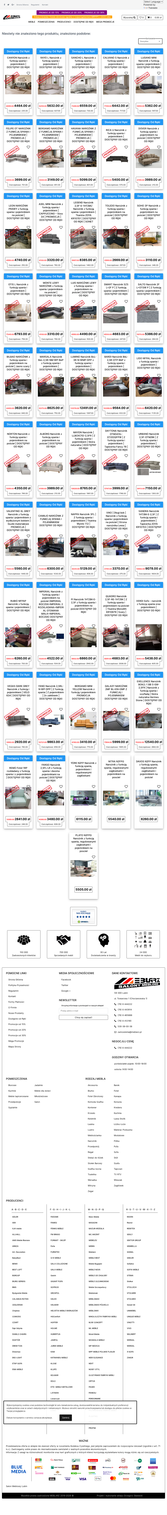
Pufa (116, 1146)
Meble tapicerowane (18, 1096)
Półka (116, 1141)
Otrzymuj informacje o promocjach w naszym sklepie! (82, 1005)
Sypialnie (12, 1107)
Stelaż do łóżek (95, 1157)
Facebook (66, 979)
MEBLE (31, 21)
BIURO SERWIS (18, 1281)
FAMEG (54, 1223)
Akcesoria (93, 1085)
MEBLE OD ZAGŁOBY (98, 1275)
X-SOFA (130, 1352)
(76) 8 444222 (124, 1004)
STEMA (130, 1275)
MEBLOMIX (94, 1311)
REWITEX (131, 1228)
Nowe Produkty (16, 1013)
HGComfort (55, 1316)
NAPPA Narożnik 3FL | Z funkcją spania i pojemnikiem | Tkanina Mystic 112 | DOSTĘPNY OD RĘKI (83, 520)
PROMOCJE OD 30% (94, 12)
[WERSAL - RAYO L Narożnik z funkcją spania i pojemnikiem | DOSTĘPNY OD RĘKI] (51, 84)
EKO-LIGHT (17, 1357)
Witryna (91, 1185)
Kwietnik (92, 1118)
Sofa (116, 1152)
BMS (14, 1287)
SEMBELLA (132, 1246)
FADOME (54, 1217)
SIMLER (130, 1258)
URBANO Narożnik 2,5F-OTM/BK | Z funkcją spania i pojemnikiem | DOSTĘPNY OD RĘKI (148, 440)
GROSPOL (55, 1293)
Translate (152, 8)
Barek (117, 1085)
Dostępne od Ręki (17, 1018)
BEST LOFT (17, 1269)
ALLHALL (16, 1234)
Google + (66, 990)
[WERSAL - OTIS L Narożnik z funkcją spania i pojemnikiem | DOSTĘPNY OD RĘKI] (18, 312)
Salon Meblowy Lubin (16, 1486)
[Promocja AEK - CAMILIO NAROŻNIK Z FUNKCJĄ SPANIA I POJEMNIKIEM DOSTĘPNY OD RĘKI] (44, 540)
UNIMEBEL (131, 1311)
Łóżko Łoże (120, 1124)
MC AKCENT (94, 1234)
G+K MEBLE (56, 1258)
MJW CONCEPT (96, 1322)
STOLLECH (131, 1287)
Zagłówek (119, 1185)
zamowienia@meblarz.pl (129, 1032)
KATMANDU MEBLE (59, 1357)
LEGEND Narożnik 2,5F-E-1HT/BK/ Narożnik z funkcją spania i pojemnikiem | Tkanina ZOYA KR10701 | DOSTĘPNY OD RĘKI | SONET (83, 212)
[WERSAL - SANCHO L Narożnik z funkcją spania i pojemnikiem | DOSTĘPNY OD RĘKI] (83, 84)
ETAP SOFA (17, 1363)
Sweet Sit (131, 1305)
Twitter (64, 985)
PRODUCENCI (64, 21)
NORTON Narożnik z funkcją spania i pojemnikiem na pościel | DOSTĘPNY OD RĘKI (18, 440)
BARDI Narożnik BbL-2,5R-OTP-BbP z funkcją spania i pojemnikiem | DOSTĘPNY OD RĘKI (116, 363)
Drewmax (16, 1352)
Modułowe (119, 1135)
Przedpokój (93, 1146)
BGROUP (16, 1275)
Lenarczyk (55, 1399)
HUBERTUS (55, 1334)
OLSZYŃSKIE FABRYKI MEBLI (101, 1375)
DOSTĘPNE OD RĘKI (84, 21)
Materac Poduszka (123, 1129)
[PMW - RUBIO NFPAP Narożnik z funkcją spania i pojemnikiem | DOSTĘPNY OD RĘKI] (18, 637)
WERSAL (131, 1340)
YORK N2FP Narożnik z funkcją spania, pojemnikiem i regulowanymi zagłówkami (83, 769)
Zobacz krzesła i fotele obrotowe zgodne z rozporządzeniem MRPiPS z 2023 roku (72, 17)
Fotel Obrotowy (95, 1096)
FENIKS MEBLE (57, 1228)
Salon (37, 1102)
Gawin (53, 1275)
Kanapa (117, 1096)
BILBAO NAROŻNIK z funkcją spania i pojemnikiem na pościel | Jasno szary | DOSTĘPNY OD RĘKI (18, 363)
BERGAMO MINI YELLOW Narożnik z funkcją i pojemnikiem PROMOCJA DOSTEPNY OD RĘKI (83, 692)
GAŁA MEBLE (56, 1269)
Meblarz (92, 1252)
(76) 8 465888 (124, 1015)
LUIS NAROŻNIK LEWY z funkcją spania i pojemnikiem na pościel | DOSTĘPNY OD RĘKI (83, 289)
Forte (53, 1246)
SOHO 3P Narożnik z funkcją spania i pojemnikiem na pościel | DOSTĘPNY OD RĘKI (148, 212)
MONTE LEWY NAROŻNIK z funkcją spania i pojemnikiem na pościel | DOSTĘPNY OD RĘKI (51, 289)
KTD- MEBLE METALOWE (62, 1387)
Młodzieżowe (41, 1096)
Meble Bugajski (95, 1264)
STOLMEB (131, 1293)
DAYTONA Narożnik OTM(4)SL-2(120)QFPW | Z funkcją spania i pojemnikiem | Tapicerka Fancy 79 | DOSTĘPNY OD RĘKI (116, 440)
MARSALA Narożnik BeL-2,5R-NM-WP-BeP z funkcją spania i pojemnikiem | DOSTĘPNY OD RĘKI (51, 363)
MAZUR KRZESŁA (96, 1228)
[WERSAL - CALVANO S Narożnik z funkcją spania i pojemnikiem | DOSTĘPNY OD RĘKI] (116, 84)
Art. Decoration (18, 1252)
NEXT (91, 1363)
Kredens (118, 1107)
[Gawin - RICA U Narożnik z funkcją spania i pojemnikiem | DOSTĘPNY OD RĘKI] (116, 158)
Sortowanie (150, 38)
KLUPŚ (53, 1369)
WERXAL (131, 1346)
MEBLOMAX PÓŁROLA (99, 1305)
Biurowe (12, 1085)
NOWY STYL (94, 1369)
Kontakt (45, 5)
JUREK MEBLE (57, 1346)
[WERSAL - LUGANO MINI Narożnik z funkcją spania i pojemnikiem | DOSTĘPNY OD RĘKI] (149, 84)
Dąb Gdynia (17, 1328)
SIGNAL (130, 1252)
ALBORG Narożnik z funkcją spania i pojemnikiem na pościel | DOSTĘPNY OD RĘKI (50, 440)
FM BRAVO (55, 1234)
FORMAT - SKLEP (58, 1240)
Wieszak (118, 1180)
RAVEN (130, 1217)
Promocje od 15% (17, 1024)
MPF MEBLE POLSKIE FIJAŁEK (102, 1352)
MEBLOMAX (94, 1299)
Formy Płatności (16, 1002)
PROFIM (92, 1428)
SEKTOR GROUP (134, 1240)
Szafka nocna (94, 1169)
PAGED (92, 1387)
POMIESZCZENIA (46, 21)
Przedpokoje (14, 1102)
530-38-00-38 (124, 1026)
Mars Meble (94, 1217)
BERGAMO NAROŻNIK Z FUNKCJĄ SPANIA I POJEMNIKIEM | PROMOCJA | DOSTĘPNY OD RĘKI (50, 135)
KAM (53, 1352)
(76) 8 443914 (124, 1009)
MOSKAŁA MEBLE (97, 1340)
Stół (116, 1157)
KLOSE (53, 1363)
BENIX (14, 1264)
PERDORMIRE (94, 1399)
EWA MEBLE (17, 1369)
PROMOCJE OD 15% (49, 12)
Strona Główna (22, 5)
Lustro (91, 1129)
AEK (14, 1223)
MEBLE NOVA (94, 1269)
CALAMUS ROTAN (20, 1299)
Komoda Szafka (95, 1102)
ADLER (15, 1217)
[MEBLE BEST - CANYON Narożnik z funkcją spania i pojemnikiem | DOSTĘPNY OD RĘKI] (18, 84)
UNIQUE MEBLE (133, 1316)
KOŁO (53, 1381)
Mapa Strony (14, 1046)
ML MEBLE (93, 1328)
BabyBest (16, 1258)
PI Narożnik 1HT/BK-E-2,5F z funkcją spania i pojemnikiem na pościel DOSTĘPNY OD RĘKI (83, 605)
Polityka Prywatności (18, 985)
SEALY (130, 1234)
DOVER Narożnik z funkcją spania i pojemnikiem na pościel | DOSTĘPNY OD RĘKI (148, 135)
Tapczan (118, 1169)
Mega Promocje (16, 1041)
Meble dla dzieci (42, 1090)
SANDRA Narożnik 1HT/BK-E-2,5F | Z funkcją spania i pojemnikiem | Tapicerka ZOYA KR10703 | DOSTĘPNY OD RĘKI (148, 521)
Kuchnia (117, 1113)
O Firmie (12, 1007)
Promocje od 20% (17, 1029)
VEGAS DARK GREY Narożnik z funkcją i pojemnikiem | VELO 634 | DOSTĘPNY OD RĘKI (18, 692)
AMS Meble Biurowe (21, 1240)
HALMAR (54, 1305)
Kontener (92, 1107)
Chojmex (16, 1311)
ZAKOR (130, 1357)
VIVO (129, 1328)
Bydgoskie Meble (19, 1293)
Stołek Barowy (95, 1163)
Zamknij (65, 1417)
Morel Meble (94, 1334)
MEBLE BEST (94, 1258)
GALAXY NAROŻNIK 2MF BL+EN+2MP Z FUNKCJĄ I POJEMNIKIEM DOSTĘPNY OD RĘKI (116, 692)
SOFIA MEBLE (133, 1269)
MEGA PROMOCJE (105, 21)
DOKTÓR (16, 1340)
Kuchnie (12, 1090)
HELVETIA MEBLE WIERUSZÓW (64, 1311)
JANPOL (54, 1340)
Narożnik (92, 1141)
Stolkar (130, 1281)
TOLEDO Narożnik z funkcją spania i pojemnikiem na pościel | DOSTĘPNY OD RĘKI (116, 212)
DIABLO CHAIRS (19, 1334)
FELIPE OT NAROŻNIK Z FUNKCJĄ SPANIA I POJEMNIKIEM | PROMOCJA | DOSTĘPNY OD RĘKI (18, 135)
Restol (129, 1223)
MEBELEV (93, 1240)
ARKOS (15, 1246)
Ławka (91, 1124)
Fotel (116, 1090)
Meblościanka (94, 1135)
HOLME (54, 1328)
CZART (15, 1322)
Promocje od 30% (17, 1035)
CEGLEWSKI (17, 1305)
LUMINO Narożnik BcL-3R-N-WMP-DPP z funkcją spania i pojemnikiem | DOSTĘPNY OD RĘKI (83, 363)
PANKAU (92, 1393)
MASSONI (93, 1223)
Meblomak (93, 1293)
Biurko (91, 1090)
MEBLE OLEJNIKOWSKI (99, 1281)
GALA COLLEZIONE (59, 1264)
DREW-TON (17, 1346)
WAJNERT (131, 1334)
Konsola (118, 1102)
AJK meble (17, 1228)
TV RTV (117, 1174)
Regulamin (35, 5)
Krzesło (91, 1113)
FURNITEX (55, 1252)
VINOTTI (130, 1322)
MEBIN (91, 1246)
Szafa (117, 1163)
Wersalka (92, 1180)
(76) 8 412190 (123, 1020)
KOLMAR (54, 1375)
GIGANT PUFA (57, 1281)
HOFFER (54, 1322)
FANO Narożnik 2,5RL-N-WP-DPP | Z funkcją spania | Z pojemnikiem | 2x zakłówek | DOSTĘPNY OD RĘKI (51, 692)
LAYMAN (55, 1393)
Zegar (91, 1191)
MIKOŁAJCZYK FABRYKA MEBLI (103, 1316)
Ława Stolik (119, 1118)
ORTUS (92, 1381)
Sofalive (130, 1264)
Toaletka (92, 1174)
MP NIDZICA (94, 1346)
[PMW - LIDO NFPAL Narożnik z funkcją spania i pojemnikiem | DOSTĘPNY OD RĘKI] (149, 386)
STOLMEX (131, 1299)
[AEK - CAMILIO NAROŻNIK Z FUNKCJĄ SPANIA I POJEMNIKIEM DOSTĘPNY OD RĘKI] (51, 547)
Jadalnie (38, 1085)
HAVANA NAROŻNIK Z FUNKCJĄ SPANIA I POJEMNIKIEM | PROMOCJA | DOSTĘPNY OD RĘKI (83, 135)
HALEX (53, 1299)
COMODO (16, 1316)
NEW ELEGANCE (96, 1357)
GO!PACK (55, 1287)
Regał (90, 1152)
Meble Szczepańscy (97, 1287)
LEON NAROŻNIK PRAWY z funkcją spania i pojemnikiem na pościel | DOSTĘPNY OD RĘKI (18, 212)
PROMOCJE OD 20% (72, 12)
